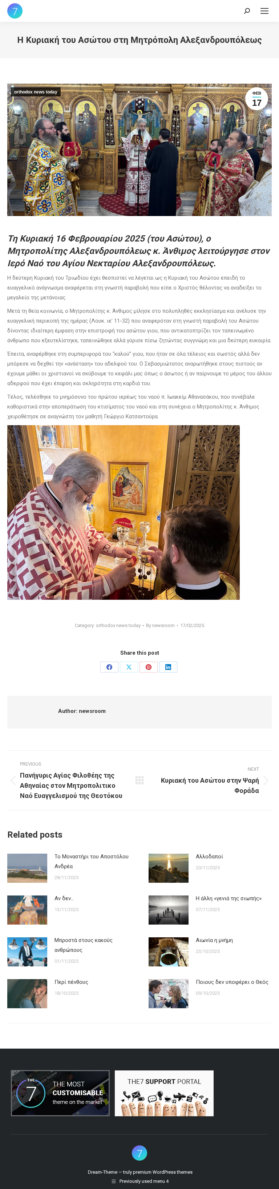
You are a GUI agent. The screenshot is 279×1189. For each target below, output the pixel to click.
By (160, 625)
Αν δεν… (64, 898)
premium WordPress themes (163, 1172)
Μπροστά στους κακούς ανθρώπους (83, 945)
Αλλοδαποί (209, 856)
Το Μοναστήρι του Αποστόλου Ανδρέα (91, 861)
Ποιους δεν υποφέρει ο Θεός (232, 982)
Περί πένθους (71, 982)
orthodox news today (35, 92)
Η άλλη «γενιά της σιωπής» (229, 898)
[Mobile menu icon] (264, 11)
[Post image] (27, 868)
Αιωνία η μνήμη (214, 940)
